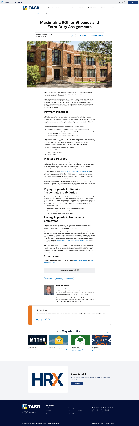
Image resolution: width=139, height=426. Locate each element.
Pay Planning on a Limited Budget (58, 349)
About (112, 7)
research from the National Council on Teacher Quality (75, 171)
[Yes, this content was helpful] (75, 270)
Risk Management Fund (73, 408)
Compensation (69, 278)
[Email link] (37, 319)
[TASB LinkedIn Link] (101, 410)
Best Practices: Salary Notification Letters (77, 349)
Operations (59, 278)
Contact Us (6, 2)
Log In (133, 2)
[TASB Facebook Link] (93, 410)
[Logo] (32, 8)
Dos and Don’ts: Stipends (80, 260)
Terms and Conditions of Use (107, 423)
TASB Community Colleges (74, 410)
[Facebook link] (41, 319)
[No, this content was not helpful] (78, 270)
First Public (48, 413)
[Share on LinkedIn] (81, 35)
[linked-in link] (49, 319)
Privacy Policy (95, 423)
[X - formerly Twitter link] (45, 319)
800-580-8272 (18, 2)
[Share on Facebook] (72, 35)
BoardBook (48, 408)
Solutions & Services (53, 7)
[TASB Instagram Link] (105, 410)
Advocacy (103, 7)
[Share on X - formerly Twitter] (76, 35)
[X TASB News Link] (97, 410)
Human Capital (48, 278)
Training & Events (68, 7)
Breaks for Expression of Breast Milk (100, 349)
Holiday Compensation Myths (36, 349)
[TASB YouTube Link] (108, 410)
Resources (80, 7)
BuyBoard (48, 410)
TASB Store (70, 413)
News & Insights (92, 7)
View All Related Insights (103, 332)
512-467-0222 (109, 407)
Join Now (77, 383)
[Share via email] (85, 35)
